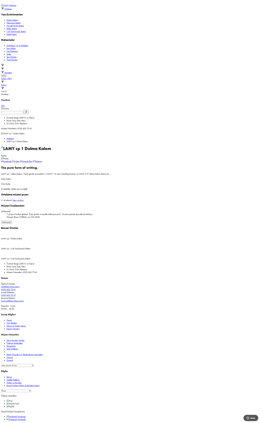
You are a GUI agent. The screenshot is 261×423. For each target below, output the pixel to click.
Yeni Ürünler (12, 57)
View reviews (18, 200)
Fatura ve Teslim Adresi (16, 325)
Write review (6, 222)
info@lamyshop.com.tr (10, 286)
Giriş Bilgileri (12, 323)
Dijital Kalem (12, 34)
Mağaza (8, 8)
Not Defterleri (12, 51)
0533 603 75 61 (8, 289)
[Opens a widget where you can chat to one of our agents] (250, 418)
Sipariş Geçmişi (13, 328)
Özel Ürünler (12, 59)
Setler (9, 54)
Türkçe (4, 85)
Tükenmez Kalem (14, 22)
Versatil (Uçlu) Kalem (15, 25)
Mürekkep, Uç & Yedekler (17, 45)
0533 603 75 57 (8, 295)
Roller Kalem (12, 28)
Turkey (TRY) (6, 78)
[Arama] (25, 112)
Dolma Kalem (12, 20)
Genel (9, 320)
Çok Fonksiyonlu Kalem (16, 31)
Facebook (21, 416)
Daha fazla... (6, 178)
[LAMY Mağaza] (8, 5)
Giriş (4, 75)
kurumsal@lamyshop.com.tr (12, 300)
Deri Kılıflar (11, 48)
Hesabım (8, 72)
